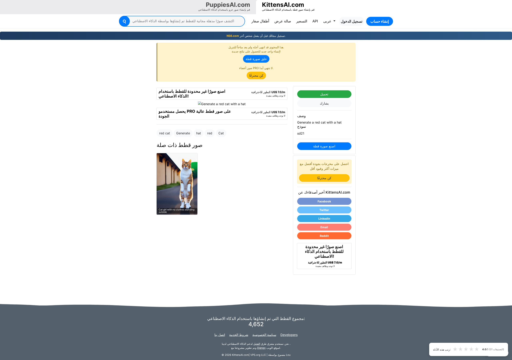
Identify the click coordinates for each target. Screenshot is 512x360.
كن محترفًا (256, 75)
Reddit (324, 235)
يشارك (324, 103)
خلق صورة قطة (256, 59)
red (209, 133)
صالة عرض (282, 21)
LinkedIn (324, 218)
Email (324, 227)
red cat (164, 133)
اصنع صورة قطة (324, 146)
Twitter (324, 210)
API (315, 21)
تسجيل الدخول (351, 21)
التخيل (256, 343)
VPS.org (255, 354)
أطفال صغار (261, 21)
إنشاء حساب (379, 21)
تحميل (324, 94)
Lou (288, 354)
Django (261, 347)
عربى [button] (327, 21)
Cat (221, 133)
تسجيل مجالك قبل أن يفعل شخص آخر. (256, 35)
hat (198, 133)
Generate (183, 133)
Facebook (324, 201)
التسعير (301, 21)
